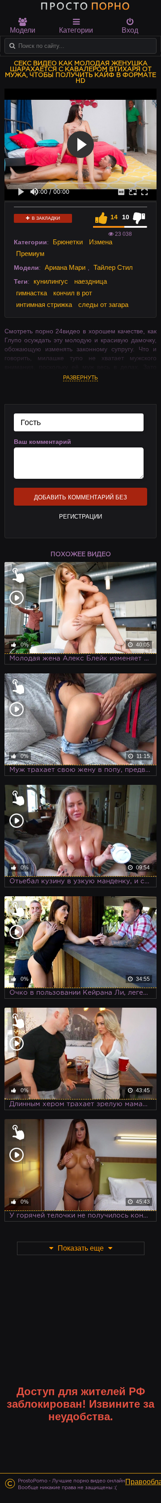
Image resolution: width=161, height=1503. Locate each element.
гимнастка (31, 293)
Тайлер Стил (113, 267)
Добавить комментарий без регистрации (80, 500)
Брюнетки (68, 242)
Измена (100, 242)
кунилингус (51, 281)
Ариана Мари (65, 267)
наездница (90, 281)
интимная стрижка (44, 304)
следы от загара (103, 304)
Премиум (30, 253)
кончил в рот (72, 293)
